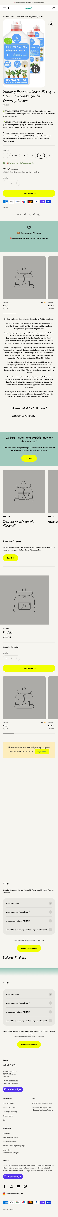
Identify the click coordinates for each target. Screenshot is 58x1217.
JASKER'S (6, 105)
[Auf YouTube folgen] (18, 1186)
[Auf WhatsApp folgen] (25, 1186)
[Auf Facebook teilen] (25, 214)
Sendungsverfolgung (10, 1112)
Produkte (11, 17)
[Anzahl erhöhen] (16, 183)
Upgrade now (41, 752)
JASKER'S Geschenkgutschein (42, 1103)
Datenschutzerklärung (10, 1137)
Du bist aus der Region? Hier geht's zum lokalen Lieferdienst (42, 1108)
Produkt (5, 306)
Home (5, 17)
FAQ (4, 1120)
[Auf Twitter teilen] (29, 214)
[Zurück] (3, 2)
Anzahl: (5, 178)
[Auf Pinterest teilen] (34, 214)
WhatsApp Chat (8, 1103)
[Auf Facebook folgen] (4, 1186)
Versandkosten (14, 172)
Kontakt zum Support (29, 948)
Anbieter (5, 303)
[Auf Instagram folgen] (11, 1186)
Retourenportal (8, 1116)
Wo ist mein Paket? (9, 1107)
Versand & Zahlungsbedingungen (14, 1146)
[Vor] (54, 2)
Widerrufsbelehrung (9, 1141)
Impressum (6, 1133)
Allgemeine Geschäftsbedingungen (11, 1151)
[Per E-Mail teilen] (38, 214)
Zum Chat (29, 458)
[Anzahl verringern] (6, 183)
